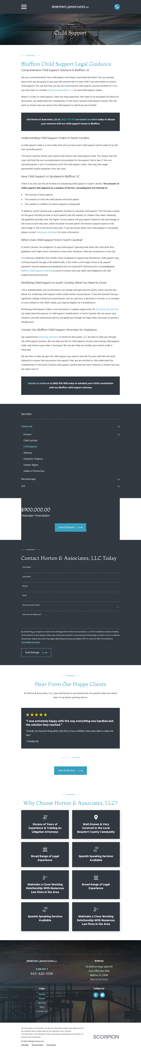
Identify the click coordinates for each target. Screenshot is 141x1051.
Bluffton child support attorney (36, 271)
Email (24, 596)
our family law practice (107, 309)
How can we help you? (31, 614)
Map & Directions (99, 979)
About (42, 998)
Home (42, 994)
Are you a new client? (31, 605)
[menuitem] (68, 426)
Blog (42, 1007)
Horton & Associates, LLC (60, 90)
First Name (26, 567)
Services (42, 1003)
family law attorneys (47, 232)
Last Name (26, 577)
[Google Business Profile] (102, 995)
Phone (25, 586)
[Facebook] (95, 995)
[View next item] (75, 757)
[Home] (70, 6)
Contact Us (42, 1011)
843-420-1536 (42, 973)
